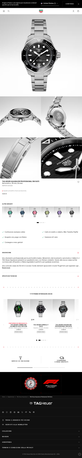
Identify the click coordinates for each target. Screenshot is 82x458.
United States (48, 3)
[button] (73, 11)
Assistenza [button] (7, 442)
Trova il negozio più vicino (17, 420)
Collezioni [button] (7, 431)
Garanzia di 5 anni (51, 237)
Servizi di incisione (20, 361)
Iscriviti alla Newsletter (16, 424)
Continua (71, 4)
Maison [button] (5, 436)
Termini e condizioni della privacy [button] (17, 447)
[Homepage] (41, 11)
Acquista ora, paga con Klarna (15, 237)
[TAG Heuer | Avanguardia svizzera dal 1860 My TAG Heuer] (41, 403)
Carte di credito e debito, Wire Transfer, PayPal (61, 232)
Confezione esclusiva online (15, 232)
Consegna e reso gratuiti (14, 242)
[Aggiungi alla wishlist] (78, 182)
